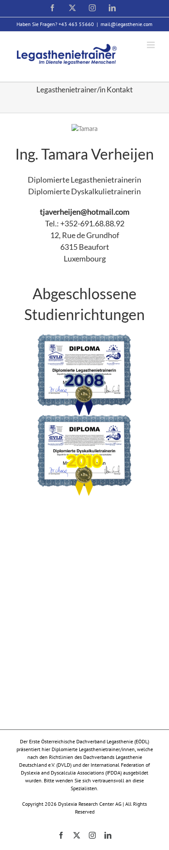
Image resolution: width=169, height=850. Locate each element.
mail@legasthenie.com (127, 24)
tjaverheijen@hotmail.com (85, 211)
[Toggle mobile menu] (151, 44)
